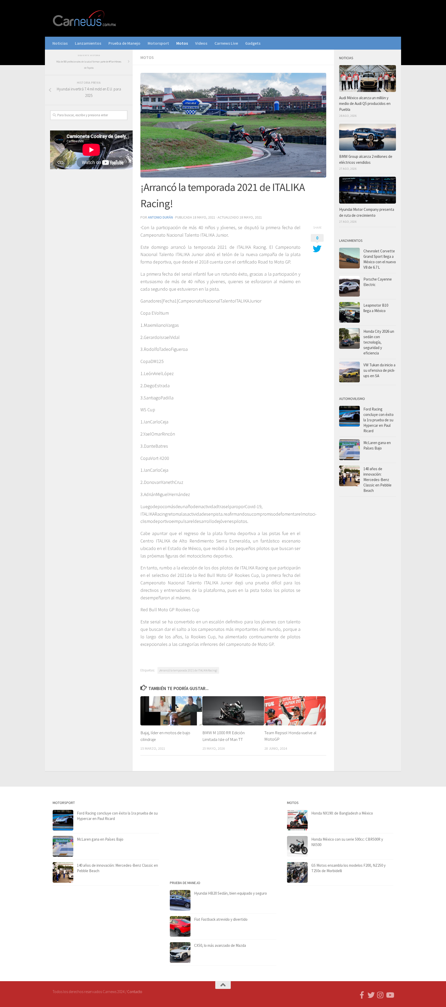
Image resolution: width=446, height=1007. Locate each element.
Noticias (60, 43)
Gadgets (252, 43)
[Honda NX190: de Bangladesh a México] (297, 820)
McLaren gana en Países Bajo (100, 839)
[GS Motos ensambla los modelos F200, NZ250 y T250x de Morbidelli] (297, 872)
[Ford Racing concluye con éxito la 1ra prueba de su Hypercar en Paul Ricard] (349, 416)
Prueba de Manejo (124, 43)
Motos (182, 43)
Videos (201, 43)
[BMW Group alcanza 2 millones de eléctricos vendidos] (367, 137)
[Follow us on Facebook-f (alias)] (361, 995)
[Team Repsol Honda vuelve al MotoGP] (295, 710)
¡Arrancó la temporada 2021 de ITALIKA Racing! (188, 670)
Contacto (134, 991)
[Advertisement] (89, 258)
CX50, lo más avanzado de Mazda (220, 945)
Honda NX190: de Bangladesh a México (342, 813)
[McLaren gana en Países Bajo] (349, 449)
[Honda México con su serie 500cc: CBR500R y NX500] (297, 846)
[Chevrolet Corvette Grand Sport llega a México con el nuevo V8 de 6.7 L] (349, 258)
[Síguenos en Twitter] (371, 995)
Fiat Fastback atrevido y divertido (221, 919)
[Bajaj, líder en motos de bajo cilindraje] (171, 710)
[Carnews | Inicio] (85, 18)
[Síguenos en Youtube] (389, 995)
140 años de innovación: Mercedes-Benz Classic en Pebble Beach (377, 479)
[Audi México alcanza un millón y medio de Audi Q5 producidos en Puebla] (367, 78)
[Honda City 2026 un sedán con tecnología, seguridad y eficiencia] (349, 338)
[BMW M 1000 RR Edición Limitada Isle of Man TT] (233, 710)
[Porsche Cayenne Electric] (349, 286)
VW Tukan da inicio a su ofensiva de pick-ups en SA (379, 370)
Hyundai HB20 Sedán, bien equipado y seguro (230, 893)
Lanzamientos (88, 43)
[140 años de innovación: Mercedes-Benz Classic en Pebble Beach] (349, 476)
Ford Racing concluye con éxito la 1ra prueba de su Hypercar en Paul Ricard (378, 420)
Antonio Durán (160, 217)
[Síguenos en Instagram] (380, 995)
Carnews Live (226, 43)
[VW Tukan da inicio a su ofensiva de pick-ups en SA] (349, 372)
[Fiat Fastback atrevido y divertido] (180, 926)
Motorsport (158, 43)
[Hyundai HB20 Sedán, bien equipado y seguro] (180, 900)
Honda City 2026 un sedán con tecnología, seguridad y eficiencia (378, 342)
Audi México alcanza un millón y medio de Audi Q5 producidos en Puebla (365, 103)
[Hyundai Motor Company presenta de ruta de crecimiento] (367, 190)
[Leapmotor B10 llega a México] (349, 312)
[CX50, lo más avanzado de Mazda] (180, 952)
